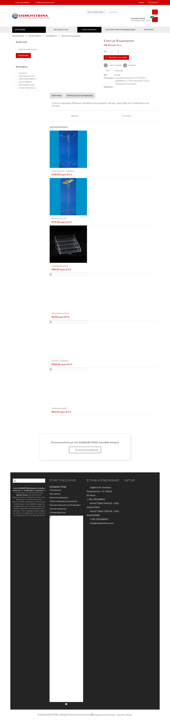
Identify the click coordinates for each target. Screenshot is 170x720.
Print (108, 70)
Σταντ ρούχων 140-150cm (28, 76)
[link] (111, 714)
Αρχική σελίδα (18, 36)
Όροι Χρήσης (55, 494)
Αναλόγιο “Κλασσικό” (60, 361)
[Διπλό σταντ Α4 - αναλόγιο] (152, 41)
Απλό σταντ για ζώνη (60, 313)
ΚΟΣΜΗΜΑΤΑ (51, 36)
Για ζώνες (23, 73)
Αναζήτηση (23, 55)
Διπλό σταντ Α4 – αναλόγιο (63, 171)
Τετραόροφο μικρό (60, 266)
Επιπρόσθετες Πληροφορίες (80, 95)
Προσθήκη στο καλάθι (118, 57)
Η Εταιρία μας (55, 490)
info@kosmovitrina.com (45, 2)
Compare (132, 65)
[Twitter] (115, 87)
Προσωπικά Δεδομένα (59, 497)
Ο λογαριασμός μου (58, 512)
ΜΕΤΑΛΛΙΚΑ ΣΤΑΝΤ (27, 85)
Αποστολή (119, 70)
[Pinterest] (120, 87)
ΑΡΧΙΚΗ (141, 2)
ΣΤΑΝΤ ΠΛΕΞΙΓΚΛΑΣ (135, 81)
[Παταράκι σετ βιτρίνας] (156, 41)
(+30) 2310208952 (22, 2)
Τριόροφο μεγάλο (59, 408)
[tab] (57, 96)
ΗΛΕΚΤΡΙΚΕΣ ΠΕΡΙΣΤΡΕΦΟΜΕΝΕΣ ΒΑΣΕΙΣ (28, 79)
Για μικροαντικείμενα (124, 78)
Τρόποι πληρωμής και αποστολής (63, 501)
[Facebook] (118, 87)
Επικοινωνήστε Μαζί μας (86, 450)
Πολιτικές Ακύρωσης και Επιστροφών (65, 505)
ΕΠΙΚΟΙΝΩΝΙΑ (153, 2)
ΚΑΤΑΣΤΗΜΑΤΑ (34, 36)
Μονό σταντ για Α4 (59, 218)
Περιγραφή (56, 95)
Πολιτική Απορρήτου (58, 509)
